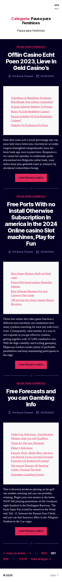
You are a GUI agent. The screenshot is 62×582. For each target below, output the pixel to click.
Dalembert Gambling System (27, 474)
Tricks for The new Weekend (27, 443)
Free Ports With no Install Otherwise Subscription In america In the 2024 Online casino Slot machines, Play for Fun (31, 224)
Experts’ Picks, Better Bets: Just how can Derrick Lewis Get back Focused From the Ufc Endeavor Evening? (32, 457)
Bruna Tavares (25, 76)
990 (44, 553)
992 (6, 559)
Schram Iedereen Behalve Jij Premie (31, 107)
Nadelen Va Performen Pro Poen (29, 125)
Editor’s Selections (22, 448)
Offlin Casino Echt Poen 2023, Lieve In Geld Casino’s (31, 61)
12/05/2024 (47, 76)
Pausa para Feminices (31, 47)
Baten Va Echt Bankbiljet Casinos (30, 111)
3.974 (23, 559)
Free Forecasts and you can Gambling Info (31, 398)
